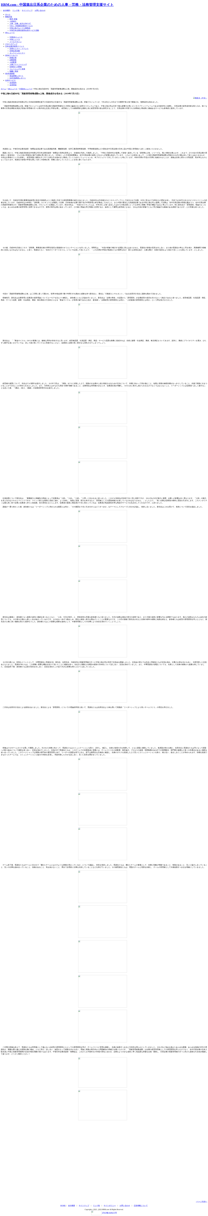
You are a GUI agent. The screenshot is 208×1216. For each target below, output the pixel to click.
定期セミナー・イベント (19, 48)
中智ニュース (15, 39)
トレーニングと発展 (17, 69)
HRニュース (10, 33)
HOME (63, 1205)
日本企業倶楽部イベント (14, 46)
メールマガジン (16, 42)
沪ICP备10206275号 (109, 1213)
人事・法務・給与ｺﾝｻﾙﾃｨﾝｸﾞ (20, 23)
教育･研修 (13, 19)
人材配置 (13, 62)
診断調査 (13, 60)
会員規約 (13, 83)
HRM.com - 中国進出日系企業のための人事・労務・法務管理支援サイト (57, 4)
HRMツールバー (11, 55)
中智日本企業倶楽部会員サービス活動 (24, 30)
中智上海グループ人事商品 (20, 28)
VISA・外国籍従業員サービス (21, 26)
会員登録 (13, 85)
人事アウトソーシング (18, 64)
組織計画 (13, 58)
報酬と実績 (14, 71)
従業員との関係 (16, 67)
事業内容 (8, 17)
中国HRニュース (16, 37)
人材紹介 (13, 21)
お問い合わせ (40, 10)
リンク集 (15, 10)
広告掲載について (141, 1205)
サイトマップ (27, 10)
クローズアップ (11, 44)
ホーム (7, 14)
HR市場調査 (10, 73)
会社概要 (6, 10)
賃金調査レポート (16, 76)
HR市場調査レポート (18, 78)
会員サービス (10, 80)
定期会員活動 (15, 51)
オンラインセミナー (17, 53)
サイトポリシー (110, 1205)
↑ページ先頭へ (201, 1201)
